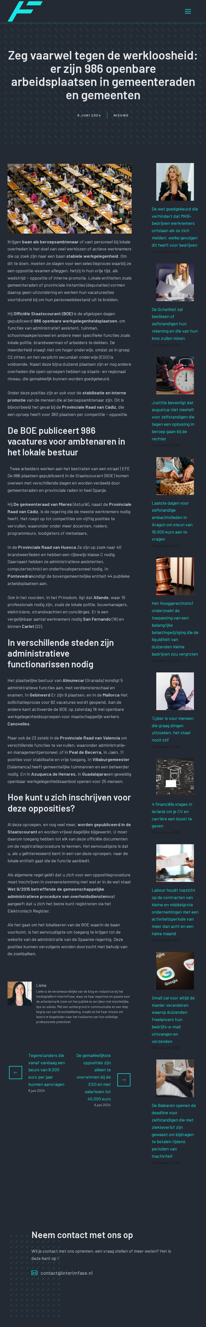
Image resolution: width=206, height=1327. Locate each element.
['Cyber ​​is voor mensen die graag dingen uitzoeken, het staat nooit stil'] (175, 706)
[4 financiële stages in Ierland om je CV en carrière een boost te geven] (175, 792)
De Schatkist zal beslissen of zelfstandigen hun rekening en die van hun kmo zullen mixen (175, 323)
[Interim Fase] (25, 11)
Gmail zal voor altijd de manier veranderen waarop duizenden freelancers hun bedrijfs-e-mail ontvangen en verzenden (173, 1019)
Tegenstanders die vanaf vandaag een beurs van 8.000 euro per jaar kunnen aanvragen (46, 1069)
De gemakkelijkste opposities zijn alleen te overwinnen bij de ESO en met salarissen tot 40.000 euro (93, 1076)
